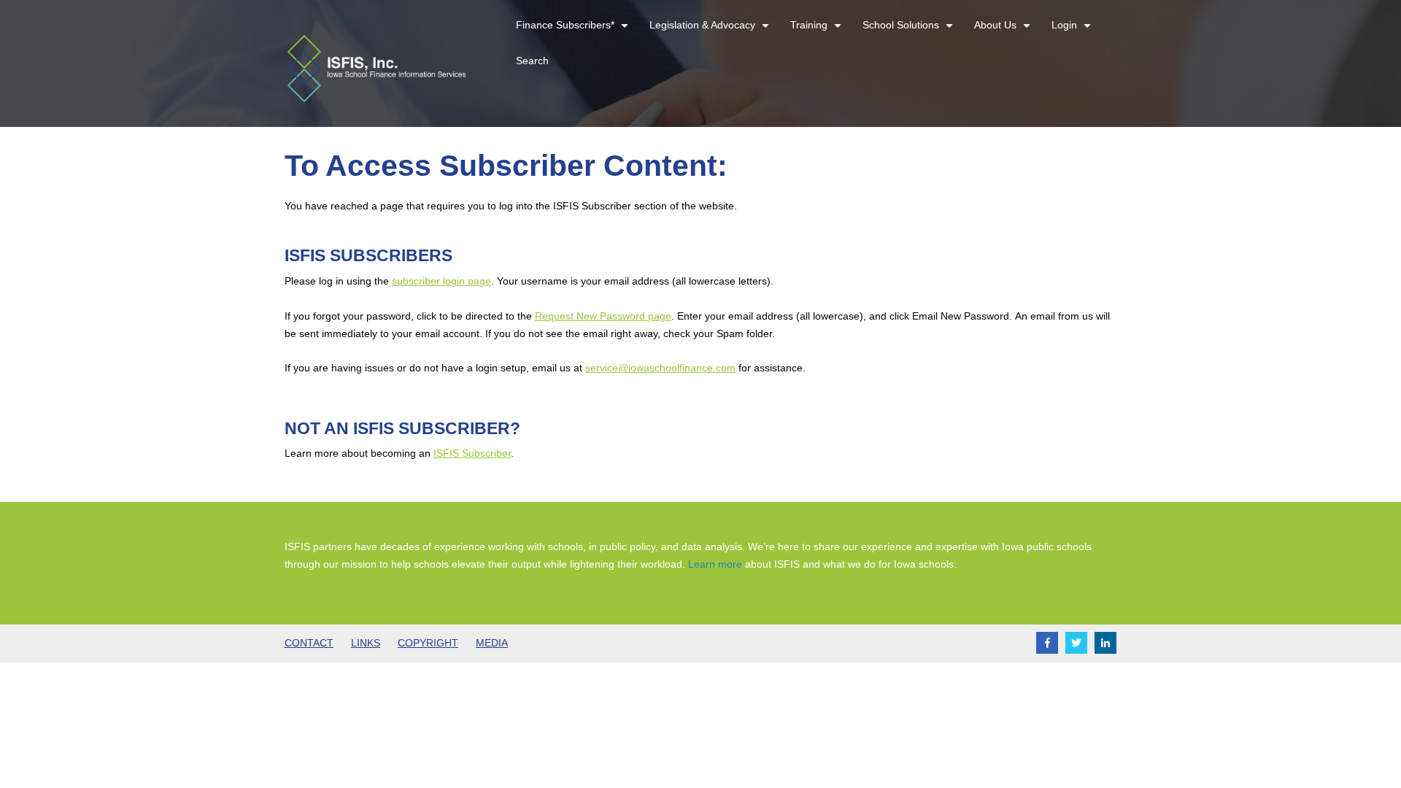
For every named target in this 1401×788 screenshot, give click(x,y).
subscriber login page (441, 281)
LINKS (365, 643)
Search (532, 60)
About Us (1004, 31)
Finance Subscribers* (574, 31)
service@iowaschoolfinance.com (660, 368)
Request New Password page (603, 316)
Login (1073, 31)
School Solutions (909, 31)
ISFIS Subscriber (472, 453)
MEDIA (492, 643)
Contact (309, 643)
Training (817, 31)
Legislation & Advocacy (711, 31)
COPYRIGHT (428, 643)
